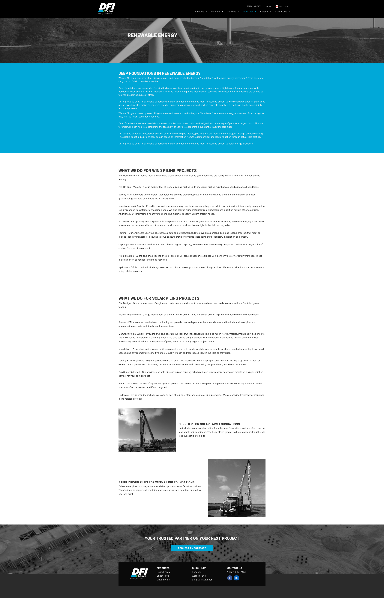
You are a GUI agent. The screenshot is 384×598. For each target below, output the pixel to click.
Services (231, 11)
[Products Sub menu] (222, 11)
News (268, 6)
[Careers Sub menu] (270, 11)
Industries (248, 11)
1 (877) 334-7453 (253, 6)
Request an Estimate (192, 548)
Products (215, 11)
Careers (264, 11)
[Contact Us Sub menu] (289, 11)
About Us (199, 11)
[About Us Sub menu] (206, 11)
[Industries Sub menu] (255, 11)
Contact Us (281, 11)
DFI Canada (284, 6)
